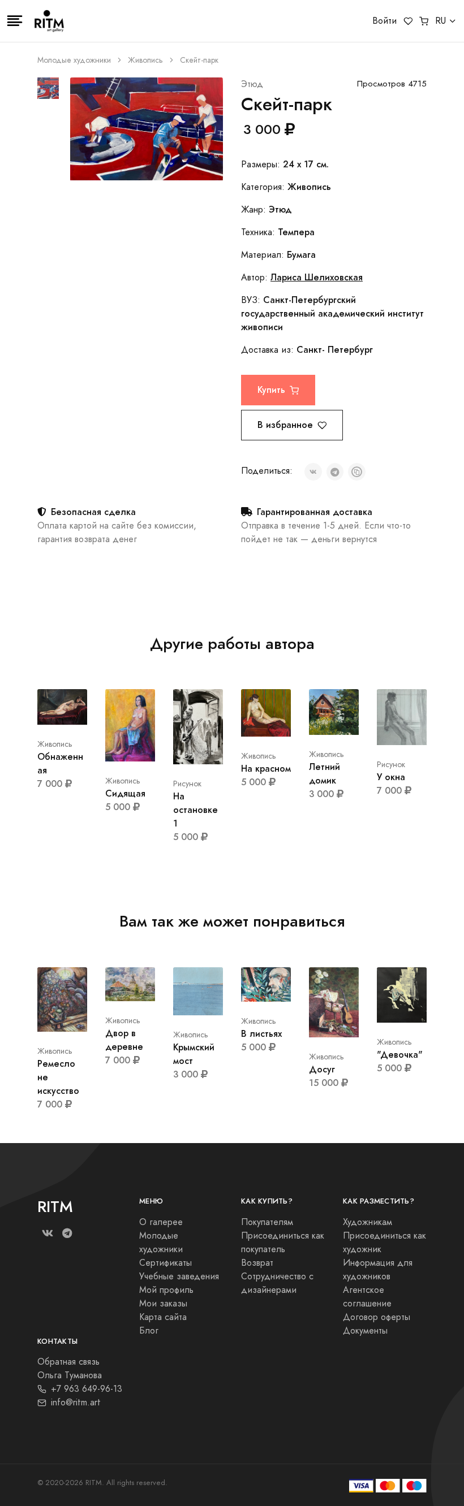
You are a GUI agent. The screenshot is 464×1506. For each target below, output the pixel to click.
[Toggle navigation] (14, 21)
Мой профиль (166, 1290)
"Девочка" (400, 1054)
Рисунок (187, 783)
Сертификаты (165, 1263)
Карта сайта (163, 1317)
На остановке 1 (195, 810)
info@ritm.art (76, 1402)
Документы (365, 1331)
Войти (384, 21)
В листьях (261, 1033)
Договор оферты (376, 1317)
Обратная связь (68, 1362)
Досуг (322, 1069)
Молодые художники (74, 60)
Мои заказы (163, 1303)
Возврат (257, 1263)
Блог (148, 1331)
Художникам (367, 1222)
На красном (266, 768)
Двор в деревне (124, 1040)
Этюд (252, 84)
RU (440, 21)
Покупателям (267, 1222)
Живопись (145, 60)
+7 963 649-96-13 (86, 1389)
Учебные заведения (179, 1276)
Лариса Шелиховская (316, 277)
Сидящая (125, 793)
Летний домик (324, 773)
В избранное (285, 424)
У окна (391, 777)
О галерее (161, 1222)
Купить (271, 389)
